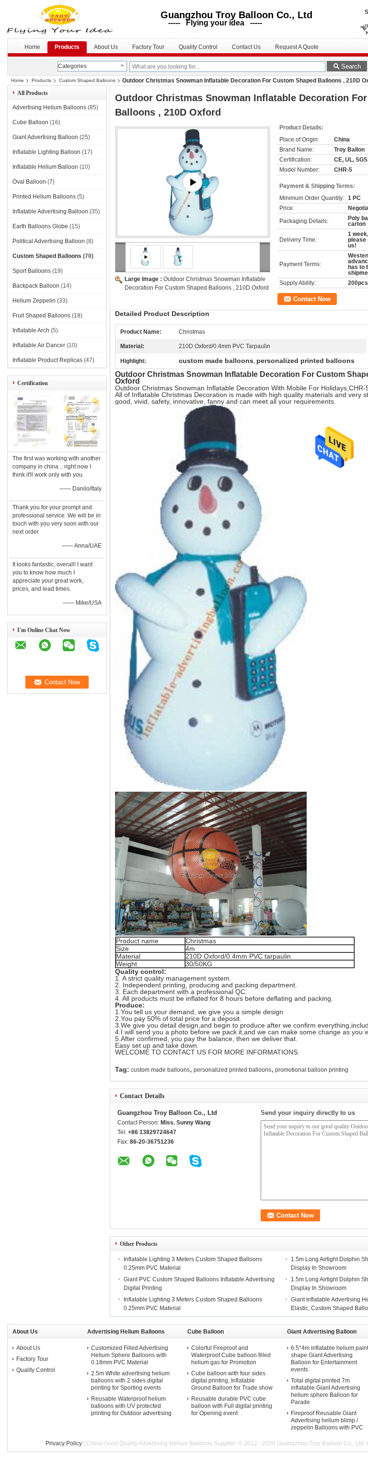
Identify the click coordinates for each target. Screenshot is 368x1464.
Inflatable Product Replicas (47, 360)
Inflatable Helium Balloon (45, 167)
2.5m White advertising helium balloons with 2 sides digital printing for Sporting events (130, 1380)
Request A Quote (297, 47)
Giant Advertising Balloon (45, 137)
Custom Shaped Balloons (87, 80)
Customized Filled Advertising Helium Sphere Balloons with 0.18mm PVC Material (129, 1355)
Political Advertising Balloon (48, 241)
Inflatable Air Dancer (38, 345)
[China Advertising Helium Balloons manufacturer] (61, 19)
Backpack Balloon (35, 285)
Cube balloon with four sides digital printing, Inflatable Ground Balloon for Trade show (232, 1380)
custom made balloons (160, 1069)
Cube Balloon (30, 122)
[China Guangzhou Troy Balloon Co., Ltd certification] (32, 445)
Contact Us (246, 47)
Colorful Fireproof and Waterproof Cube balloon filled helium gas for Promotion (231, 1355)
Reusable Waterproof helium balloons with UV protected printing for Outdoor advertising (131, 1406)
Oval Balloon (29, 181)
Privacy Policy (64, 1443)
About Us (106, 47)
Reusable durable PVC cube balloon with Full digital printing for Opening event (231, 1406)
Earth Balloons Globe (40, 226)
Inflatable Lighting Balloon (46, 152)
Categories (72, 66)
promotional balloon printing (311, 1069)
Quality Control (198, 47)
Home (32, 47)
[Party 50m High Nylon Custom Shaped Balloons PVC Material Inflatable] (192, 182)
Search (351, 66)
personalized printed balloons (232, 1069)
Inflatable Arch (30, 330)
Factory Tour (148, 47)
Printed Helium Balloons (44, 196)
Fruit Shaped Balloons (41, 315)
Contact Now (312, 299)
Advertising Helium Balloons (49, 107)
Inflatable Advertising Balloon (50, 211)
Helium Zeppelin (34, 300)
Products (67, 47)
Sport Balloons (31, 271)
